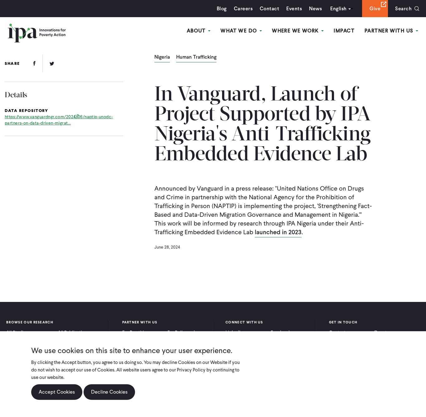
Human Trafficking (196, 57)
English (338, 8)
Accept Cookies (57, 392)
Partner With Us (390, 30)
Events (294, 8)
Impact (344, 30)
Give (375, 8)
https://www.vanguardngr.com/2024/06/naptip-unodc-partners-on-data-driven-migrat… (59, 120)
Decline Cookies (109, 392)
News (315, 8)
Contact (269, 8)
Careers (243, 8)
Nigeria (162, 57)
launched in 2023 (278, 232)
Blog (222, 8)
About (197, 30)
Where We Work (296, 30)
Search (403, 8)
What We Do (239, 30)
